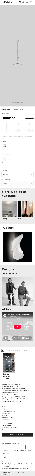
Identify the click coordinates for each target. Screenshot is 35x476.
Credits (4, 474)
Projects (5, 409)
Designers (5, 419)
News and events (8, 417)
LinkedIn (30, 464)
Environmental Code (9, 428)
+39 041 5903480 (9, 390)
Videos (4, 415)
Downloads (6, 413)
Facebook (6, 464)
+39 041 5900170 (23, 390)
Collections (6, 407)
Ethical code (6, 425)
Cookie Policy (21, 472)
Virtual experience (8, 411)
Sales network (7, 423)
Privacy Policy (6, 453)
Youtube (6, 466)
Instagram (14, 464)
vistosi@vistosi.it (12, 392)
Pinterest (22, 464)
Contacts (5, 430)
